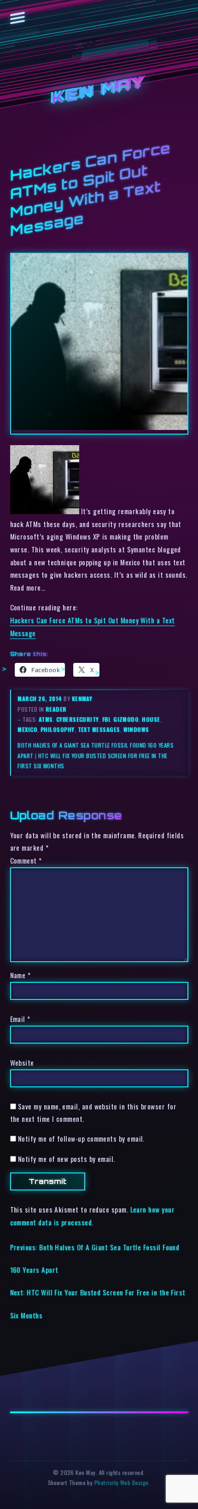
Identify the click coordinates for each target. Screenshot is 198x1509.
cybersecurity (77, 719)
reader (56, 709)
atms (46, 719)
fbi (106, 719)
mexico (27, 729)
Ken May (99, 91)
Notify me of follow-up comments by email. (81, 1138)
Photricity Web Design (121, 1482)
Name (20, 975)
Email (20, 1019)
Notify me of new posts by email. (66, 1159)
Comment (26, 860)
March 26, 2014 (40, 698)
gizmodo (126, 719)
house (151, 719)
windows (136, 729)
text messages (99, 729)
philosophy (58, 729)
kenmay (82, 698)
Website (22, 1062)
